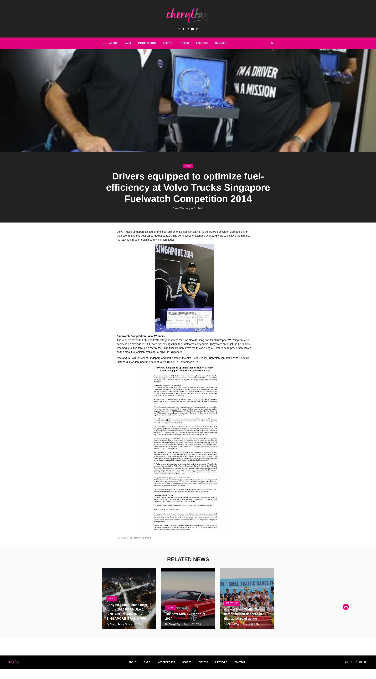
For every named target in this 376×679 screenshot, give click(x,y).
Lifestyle (202, 43)
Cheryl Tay (116, 624)
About (113, 43)
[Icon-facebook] (183, 29)
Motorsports (147, 43)
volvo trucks (145, 538)
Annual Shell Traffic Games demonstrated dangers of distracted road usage (244, 614)
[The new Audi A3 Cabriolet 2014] (188, 598)
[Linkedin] (365, 662)
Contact (220, 43)
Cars (128, 43)
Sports (167, 43)
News (188, 166)
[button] (272, 43)
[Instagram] (179, 29)
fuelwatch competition (127, 538)
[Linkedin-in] (197, 29)
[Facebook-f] (351, 662)
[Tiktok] (188, 29)
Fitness (184, 43)
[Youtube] (192, 29)
